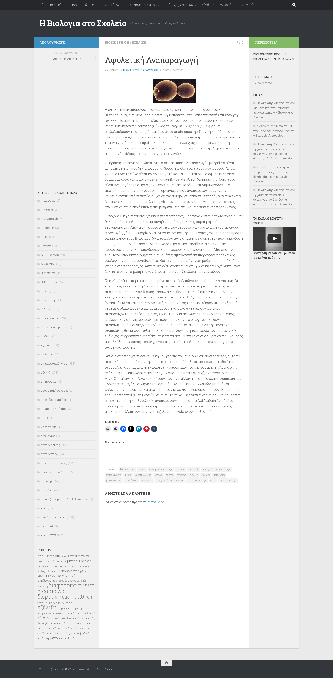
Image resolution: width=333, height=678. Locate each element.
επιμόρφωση (49, 381)
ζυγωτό (206, 474)
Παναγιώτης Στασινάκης (142, 70)
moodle (55, 556)
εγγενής (181, 474)
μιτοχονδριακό (113, 480)
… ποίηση (46, 237)
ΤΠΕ (72, 556)
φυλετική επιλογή (197, 480)
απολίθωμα (60, 561)
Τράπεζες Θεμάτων (179, 5)
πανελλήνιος (49, 454)
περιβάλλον (65, 628)
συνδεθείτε (155, 502)
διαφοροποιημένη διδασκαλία (65, 588)
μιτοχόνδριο (131, 480)
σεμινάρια (47, 481)
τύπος (45, 508)
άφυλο (128, 474)
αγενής (142, 469)
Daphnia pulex (127, 469)
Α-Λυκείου (48, 264)
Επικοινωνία (246, 5)
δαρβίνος (44, 580)
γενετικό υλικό (143, 474)
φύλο (213, 480)
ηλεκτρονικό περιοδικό (58, 613)
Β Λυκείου (48, 273)
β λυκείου (85, 571)
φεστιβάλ (47, 526)
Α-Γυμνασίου (50, 255)
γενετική (44, 575)
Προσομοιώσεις (82, 5)
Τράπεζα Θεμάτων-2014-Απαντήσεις (65, 499)
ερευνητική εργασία (54, 390)
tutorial (65, 556)
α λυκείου (82, 556)
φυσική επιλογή (227, 480)
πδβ (54, 628)
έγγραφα (47, 345)
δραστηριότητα (44, 602)
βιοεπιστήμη (117, 42)
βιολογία (84, 561)
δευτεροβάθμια (62, 580)
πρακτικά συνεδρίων (55, 472)
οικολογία (55, 618)
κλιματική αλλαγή (83, 613)
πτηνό (53, 633)
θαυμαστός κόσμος (54, 409)
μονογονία (146, 480)
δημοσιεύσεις (50, 318)
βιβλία (45, 291)
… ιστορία (47, 209)
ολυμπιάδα (48, 436)
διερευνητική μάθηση (65, 596)
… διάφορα (48, 200)
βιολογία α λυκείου (50, 566)
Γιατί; (39, 5)
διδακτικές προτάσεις (55, 327)
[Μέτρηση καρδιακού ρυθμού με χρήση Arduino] (274, 239)
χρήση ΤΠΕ (48, 535)
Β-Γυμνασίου (50, 282)
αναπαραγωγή (113, 474)
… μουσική (48, 228)
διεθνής (46, 336)
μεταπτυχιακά (50, 427)
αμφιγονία (193, 469)
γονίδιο (158, 474)
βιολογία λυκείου (47, 571)
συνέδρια (47, 490)
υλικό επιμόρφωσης (54, 517)
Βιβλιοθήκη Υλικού (142, 5)
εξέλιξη (139, 42)
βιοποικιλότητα (68, 571)
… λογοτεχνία (50, 218)
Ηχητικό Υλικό (113, 5)
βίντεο (72, 561)
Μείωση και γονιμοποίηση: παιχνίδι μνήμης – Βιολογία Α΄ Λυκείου (273, 112)
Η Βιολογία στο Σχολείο (82, 23)
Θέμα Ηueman (105, 669)
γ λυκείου (58, 576)
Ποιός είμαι (57, 5)
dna (40, 556)
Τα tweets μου (263, 83)
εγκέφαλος (58, 602)
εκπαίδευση (71, 602)
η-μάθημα (79, 608)
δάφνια (169, 474)
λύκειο (43, 618)
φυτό (54, 637)
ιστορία (45, 418)
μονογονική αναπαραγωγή (170, 480)
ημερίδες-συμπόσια (54, 399)
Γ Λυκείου (48, 309)
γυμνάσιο (73, 575)
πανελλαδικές (50, 445)
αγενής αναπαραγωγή (160, 469)
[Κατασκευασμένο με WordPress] (66, 669)
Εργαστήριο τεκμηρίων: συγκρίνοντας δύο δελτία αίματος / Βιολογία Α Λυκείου (273, 153)
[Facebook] (91, 41)
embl (46, 556)
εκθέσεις (47, 354)
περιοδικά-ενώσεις (54, 463)
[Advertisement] (66, 124)
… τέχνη (46, 246)
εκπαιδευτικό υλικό (54, 363)
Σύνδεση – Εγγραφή (216, 5)
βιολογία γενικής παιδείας (77, 566)
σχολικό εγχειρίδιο (69, 633)
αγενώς (180, 469)
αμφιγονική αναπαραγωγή (216, 469)
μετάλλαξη (219, 474)
